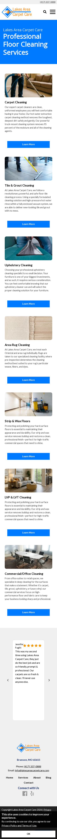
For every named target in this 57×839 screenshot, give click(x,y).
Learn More (28, 144)
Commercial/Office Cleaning (24, 573)
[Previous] (8, 680)
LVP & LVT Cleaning (18, 497)
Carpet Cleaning (16, 102)
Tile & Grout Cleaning (19, 185)
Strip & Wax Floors (17, 421)
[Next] (49, 680)
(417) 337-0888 (47, 2)
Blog (48, 777)
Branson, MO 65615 (28, 759)
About (37, 777)
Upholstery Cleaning (18, 265)
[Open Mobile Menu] (52, 12)
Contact (28, 782)
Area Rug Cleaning (17, 345)
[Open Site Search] (44, 12)
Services (23, 777)
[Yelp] (32, 793)
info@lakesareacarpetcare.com (32, 770)
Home (9, 777)
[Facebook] (24, 793)
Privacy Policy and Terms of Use (19, 825)
